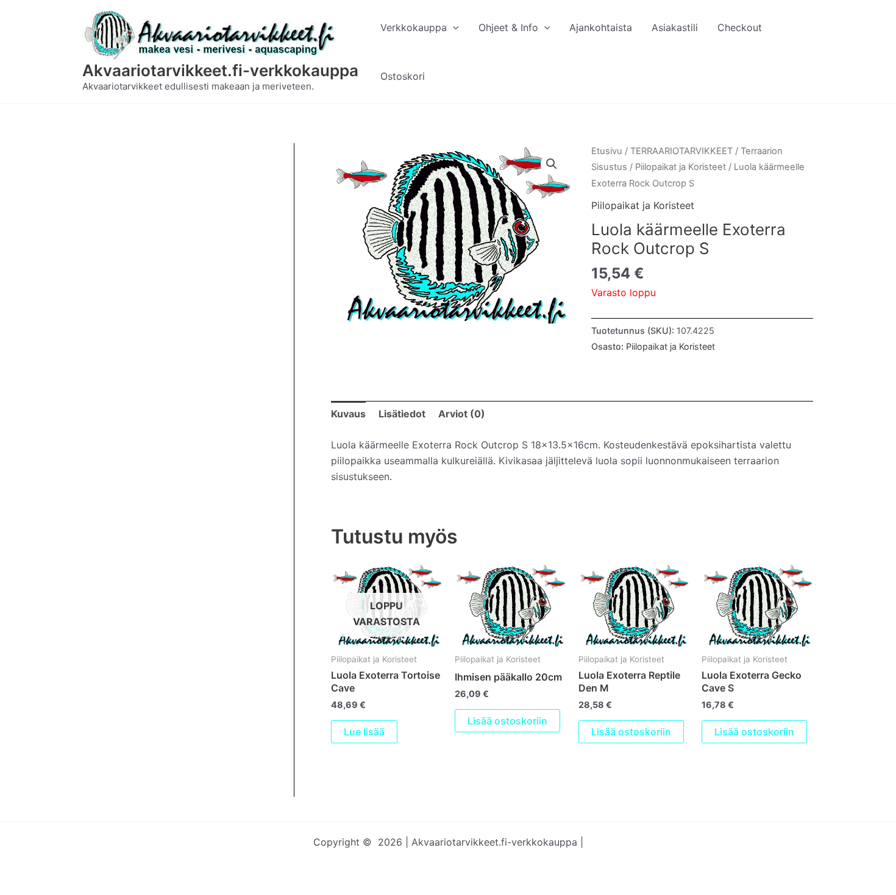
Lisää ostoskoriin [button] (507, 721)
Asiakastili (675, 27)
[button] (453, 27)
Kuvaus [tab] (348, 414)
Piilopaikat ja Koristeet (680, 166)
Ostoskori (402, 76)
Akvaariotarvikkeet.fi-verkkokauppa (220, 70)
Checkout (739, 27)
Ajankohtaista (600, 27)
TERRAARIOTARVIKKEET (681, 151)
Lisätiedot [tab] (402, 414)
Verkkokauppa (413, 27)
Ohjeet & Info (508, 27)
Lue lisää (364, 732)
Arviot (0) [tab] (461, 414)
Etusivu (606, 151)
